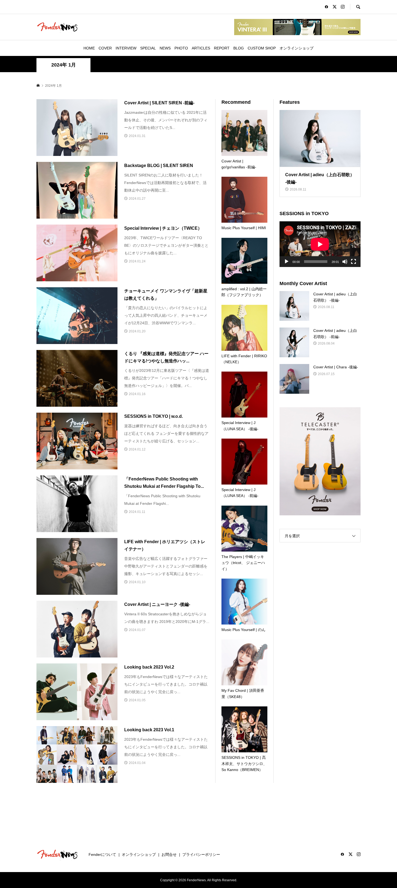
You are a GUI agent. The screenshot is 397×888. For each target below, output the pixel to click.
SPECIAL (148, 48)
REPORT (222, 48)
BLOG (238, 48)
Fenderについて (102, 854)
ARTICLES (201, 48)
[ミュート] (345, 261)
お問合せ (169, 854)
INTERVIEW (126, 48)
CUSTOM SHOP (262, 48)
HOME (89, 48)
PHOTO (181, 48)
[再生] (286, 261)
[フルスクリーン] (353, 261)
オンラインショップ (297, 48)
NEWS (165, 48)
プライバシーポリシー (201, 854)
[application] (320, 244)
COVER (105, 48)
